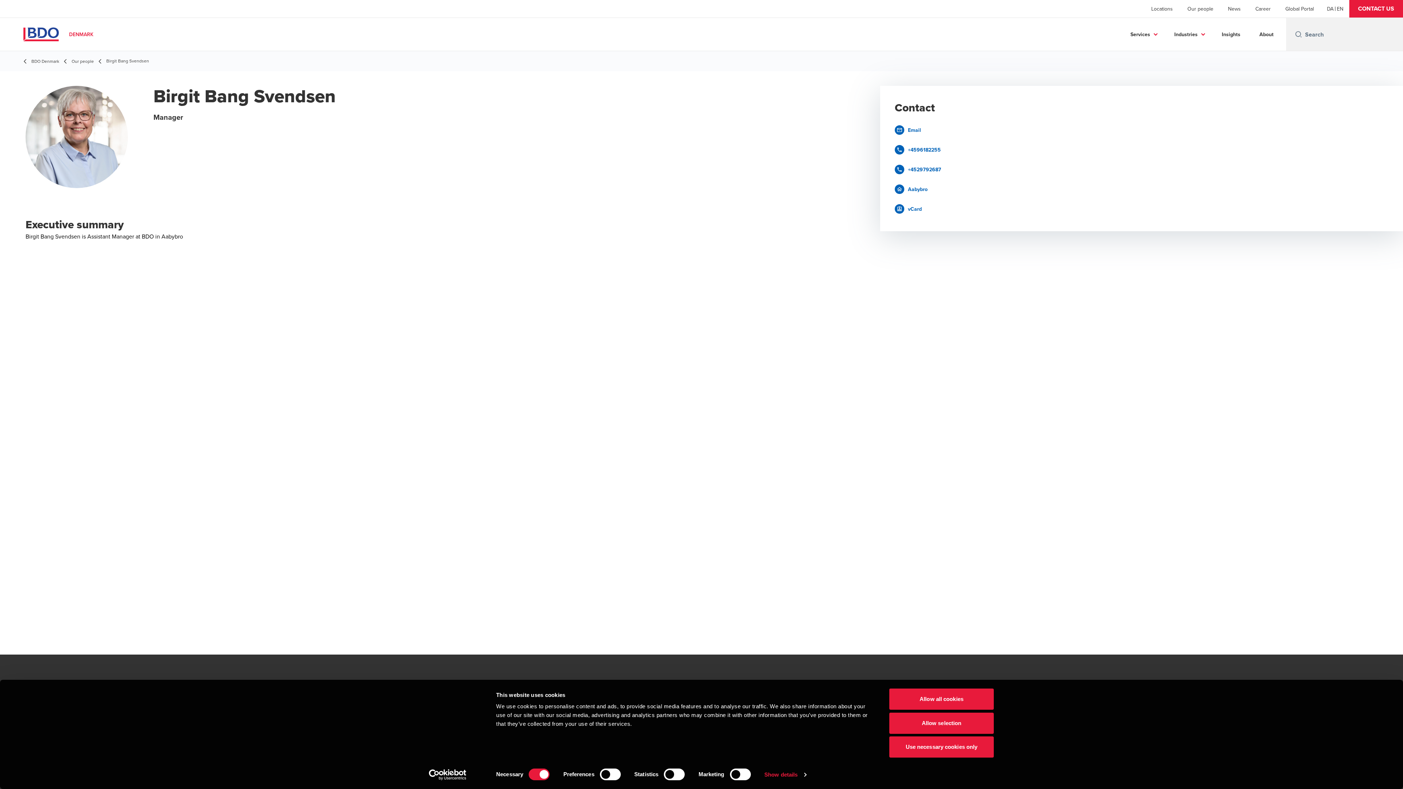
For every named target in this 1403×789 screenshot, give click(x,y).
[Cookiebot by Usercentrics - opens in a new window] (448, 774)
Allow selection (942, 723)
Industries (1186, 34)
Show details (781, 774)
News (1234, 8)
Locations (1162, 8)
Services (1140, 34)
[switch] (610, 774)
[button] (1376, 9)
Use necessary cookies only (942, 747)
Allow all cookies (941, 699)
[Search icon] (1298, 34)
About (1266, 34)
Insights (1231, 34)
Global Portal (1299, 8)
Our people (1200, 8)
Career (1263, 8)
